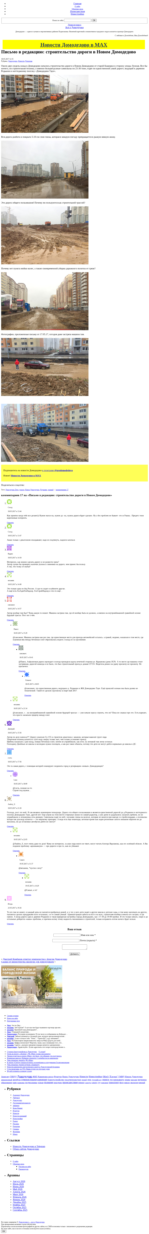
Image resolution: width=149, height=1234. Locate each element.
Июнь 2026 (18, 1186)
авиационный (6, 1080)
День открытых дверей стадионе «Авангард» (23, 1065)
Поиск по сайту (58, 20)
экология (134, 1082)
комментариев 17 (62, 490)
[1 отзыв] (42, 1052)
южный (50, 490)
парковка (21, 1083)
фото (121, 1083)
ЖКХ (35, 1076)
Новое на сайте (12, 1018)
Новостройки (77, 14)
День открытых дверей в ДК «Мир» (20, 1060)
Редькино (43, 490)
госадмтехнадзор (73, 1079)
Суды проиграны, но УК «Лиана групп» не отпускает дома (28, 1069)
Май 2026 (17, 1189)
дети (89, 1079)
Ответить (10, 523)
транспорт (114, 1082)
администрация (29, 1079)
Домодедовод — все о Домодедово (32, 1222)
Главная (77, 3)
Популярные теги (13, 1021)
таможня (104, 1083)
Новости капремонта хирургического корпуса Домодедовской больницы (33, 1067)
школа (127, 1083)
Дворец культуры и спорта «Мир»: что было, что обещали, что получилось (34, 1056)
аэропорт (42, 1079)
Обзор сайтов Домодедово (26, 1149)
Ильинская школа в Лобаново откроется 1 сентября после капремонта (32, 1058)
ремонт (81, 1083)
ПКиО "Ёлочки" (110, 1076)
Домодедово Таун (11, 490)
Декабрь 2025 (19, 1202)
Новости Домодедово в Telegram (29, 1146)
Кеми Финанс (18, 1108)
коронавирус (118, 1080)
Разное (15, 1121)
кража (127, 1080)
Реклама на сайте (25, 1167)
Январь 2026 (19, 1199)
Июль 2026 (18, 1184)
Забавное (16, 1106)
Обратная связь (77, 9)
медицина (142, 1080)
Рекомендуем (23, 1169)
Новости (21, 61)
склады (88, 1083)
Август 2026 (19, 1181)
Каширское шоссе (46, 1076)
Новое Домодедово (32, 490)
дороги (21, 490)
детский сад (97, 1080)
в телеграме (57, 470)
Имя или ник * (88, 935)
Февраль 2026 (19, 1197)
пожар (41, 1083)
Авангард (5, 1076)
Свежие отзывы (12, 1016)
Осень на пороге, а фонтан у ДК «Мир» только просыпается (28, 1054)
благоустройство (56, 1079)
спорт (94, 1082)
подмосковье (31, 1082)
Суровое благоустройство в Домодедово (22, 1052)
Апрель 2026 (19, 1192)
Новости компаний (19, 1116)
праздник (58, 1082)
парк (15, 1082)
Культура (58, 1077)
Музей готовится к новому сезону (19, 1071)
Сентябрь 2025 (20, 1210)
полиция (48, 1082)
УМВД (121, 1076)
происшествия (70, 1082)
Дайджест (16, 1098)
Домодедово (12, 61)
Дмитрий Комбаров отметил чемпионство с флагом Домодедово (35, 959)
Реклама (16, 1124)
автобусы (17, 1080)
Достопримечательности (21, 1103)
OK (3, 1231)
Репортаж (28, 61)
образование (6, 1083)
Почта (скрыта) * (88, 940)
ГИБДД (13, 1077)
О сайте (77, 6)
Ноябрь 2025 (19, 1205)
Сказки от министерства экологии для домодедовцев (27, 962)
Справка (16, 1129)
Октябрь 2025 (19, 1207)
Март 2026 (18, 1194)
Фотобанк (16, 1132)
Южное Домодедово (134, 1076)
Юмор (15, 1134)
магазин (134, 1080)
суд (99, 1083)
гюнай (84, 1080)
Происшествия (77, 11)
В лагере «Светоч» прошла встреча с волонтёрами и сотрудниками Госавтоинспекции (38, 1063)
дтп (111, 1079)
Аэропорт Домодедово (21, 1095)
